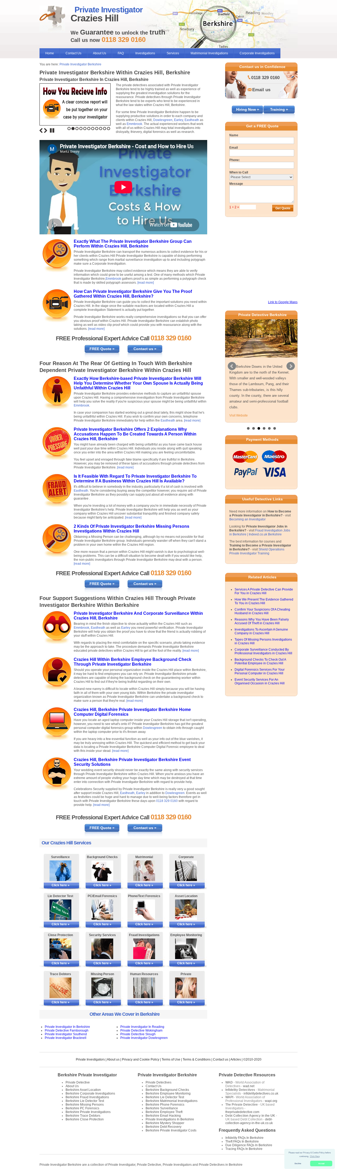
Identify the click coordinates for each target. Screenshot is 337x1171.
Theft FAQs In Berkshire (242, 1141)
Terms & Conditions (197, 1059)
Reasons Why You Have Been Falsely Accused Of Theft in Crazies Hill (262, 621)
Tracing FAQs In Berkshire (243, 1149)
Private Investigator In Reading (142, 1027)
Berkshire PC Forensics (82, 1108)
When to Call (238, 172)
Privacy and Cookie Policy (140, 1059)
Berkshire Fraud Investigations (87, 1097)
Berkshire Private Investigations (88, 1112)
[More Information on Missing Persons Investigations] (102, 988)
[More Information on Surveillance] (60, 870)
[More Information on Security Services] (102, 948)
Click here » (61, 885)
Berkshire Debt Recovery (163, 1127)
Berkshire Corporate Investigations (90, 1093)
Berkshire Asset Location (83, 1090)
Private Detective (78, 1082)
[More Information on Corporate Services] (186, 870)
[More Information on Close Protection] (60, 948)
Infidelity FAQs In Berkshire (244, 1138)
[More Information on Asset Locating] (186, 909)
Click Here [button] (315, 1156)
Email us (261, 89)
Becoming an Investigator (247, 519)
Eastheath (192, 120)
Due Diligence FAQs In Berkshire (248, 1145)
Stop (52, 130)
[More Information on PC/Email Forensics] (102, 909)
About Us (99, 53)
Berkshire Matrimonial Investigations (171, 1101)
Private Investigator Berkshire (80, 64)
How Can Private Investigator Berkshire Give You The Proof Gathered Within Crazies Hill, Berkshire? (133, 293)
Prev (232, 366)
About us (113, 1059)
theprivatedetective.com (242, 1112)
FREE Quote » (102, 349)
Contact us (220, 1059)
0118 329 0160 (167, 801)
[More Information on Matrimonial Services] (144, 870)
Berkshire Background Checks (167, 1090)
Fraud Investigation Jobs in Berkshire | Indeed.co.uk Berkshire (259, 532)
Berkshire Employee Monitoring (168, 1093)
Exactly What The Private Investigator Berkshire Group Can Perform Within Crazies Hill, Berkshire (133, 243)
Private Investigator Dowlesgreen (144, 1038)
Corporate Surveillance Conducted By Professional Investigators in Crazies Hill (263, 651)
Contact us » (144, 349)
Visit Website (238, 415)
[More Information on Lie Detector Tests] (60, 909)
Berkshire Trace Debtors (83, 1115)
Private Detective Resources (247, 1075)
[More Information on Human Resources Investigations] (144, 988)
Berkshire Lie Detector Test (85, 1101)
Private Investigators (90, 1059)
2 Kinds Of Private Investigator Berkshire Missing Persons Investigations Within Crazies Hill (131, 528)
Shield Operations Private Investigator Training (256, 551)
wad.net (248, 1086)
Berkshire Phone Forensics (165, 1104)
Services (173, 53)
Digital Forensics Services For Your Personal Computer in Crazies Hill (260, 671)
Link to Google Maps (283, 302)
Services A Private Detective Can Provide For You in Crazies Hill (264, 591)
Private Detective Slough (138, 1034)
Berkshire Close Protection (85, 1119)
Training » (279, 109)
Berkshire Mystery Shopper (165, 1123)
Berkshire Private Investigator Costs (171, 1130)
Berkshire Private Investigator (87, 1075)
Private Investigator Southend (66, 1034)
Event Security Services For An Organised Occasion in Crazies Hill (260, 681)
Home (49, 53)
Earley (178, 120)
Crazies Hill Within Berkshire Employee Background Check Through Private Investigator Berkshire (132, 661)
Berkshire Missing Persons (85, 1104)
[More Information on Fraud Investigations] (144, 948)
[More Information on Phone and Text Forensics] (144, 909)
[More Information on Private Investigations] (186, 988)
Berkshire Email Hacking (163, 1115)
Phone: (234, 160)
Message (236, 184)
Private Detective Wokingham (141, 1030)
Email (233, 147)
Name (233, 135)
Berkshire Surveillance (162, 1108)
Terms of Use (171, 1059)
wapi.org (271, 1101)
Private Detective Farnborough (66, 1030)
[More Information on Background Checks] (102, 870)
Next (45, 130)
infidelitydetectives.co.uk (261, 1093)
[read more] (145, 282)
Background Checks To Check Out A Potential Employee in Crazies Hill (260, 661)
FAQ (121, 53)
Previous (41, 130)
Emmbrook (134, 124)
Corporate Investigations (257, 53)
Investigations (145, 53)
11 (108, 128)
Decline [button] (298, 1163)
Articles (235, 1059)
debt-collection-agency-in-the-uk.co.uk (249, 1121)
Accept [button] (321, 1163)
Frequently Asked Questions (247, 1130)
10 (104, 128)
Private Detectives (158, 1082)
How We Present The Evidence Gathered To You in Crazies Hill (264, 601)
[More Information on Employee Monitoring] (186, 948)
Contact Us (73, 53)
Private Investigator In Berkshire (67, 1027)
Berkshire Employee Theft (164, 1112)
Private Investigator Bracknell (65, 1038)
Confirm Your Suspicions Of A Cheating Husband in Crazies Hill (262, 611)
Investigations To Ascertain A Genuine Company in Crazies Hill (261, 631)
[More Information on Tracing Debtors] (60, 988)
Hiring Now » (247, 109)
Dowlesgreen (162, 120)
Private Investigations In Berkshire (170, 1119)
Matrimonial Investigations (209, 53)
